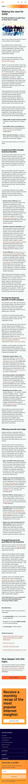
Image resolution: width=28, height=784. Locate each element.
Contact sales (5, 746)
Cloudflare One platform (8, 580)
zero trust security (9, 130)
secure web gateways (18, 510)
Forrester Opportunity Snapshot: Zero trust (14, 649)
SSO (4, 500)
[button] (21, 2)
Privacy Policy (13, 780)
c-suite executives (21, 546)
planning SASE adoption (8, 61)
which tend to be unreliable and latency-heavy (14, 360)
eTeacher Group (7, 382)
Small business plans (7, 737)
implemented (6, 262)
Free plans (4, 735)
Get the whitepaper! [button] (14, 677)
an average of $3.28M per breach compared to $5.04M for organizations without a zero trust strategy (14, 339)
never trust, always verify (12, 483)
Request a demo (5, 744)
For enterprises (5, 740)
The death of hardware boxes (11, 646)
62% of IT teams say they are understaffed (14, 253)
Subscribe (14, 776)
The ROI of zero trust (8, 643)
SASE (3, 66)
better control (9, 489)
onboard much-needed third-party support (14, 242)
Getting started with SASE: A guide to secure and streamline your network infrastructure (13, 637)
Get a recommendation (7, 742)
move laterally (7, 501)
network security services (10, 218)
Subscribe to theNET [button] (14, 721)
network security (11, 404)
